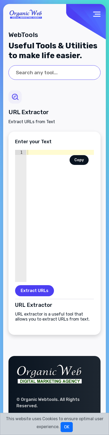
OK (66, 426)
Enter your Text (33, 142)
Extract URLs (34, 290)
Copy (79, 160)
